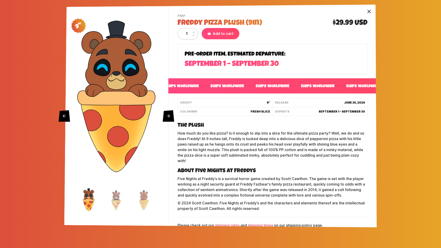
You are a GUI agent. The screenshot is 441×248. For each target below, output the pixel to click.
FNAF (182, 16)
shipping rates (227, 225)
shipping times (260, 225)
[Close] (369, 11)
